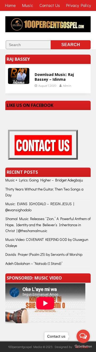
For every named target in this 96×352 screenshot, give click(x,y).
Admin (67, 85)
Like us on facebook (30, 105)
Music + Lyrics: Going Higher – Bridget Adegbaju (44, 180)
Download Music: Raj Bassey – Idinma (54, 77)
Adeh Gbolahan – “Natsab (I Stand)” (34, 263)
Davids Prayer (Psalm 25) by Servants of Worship (43, 254)
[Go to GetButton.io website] (83, 346)
